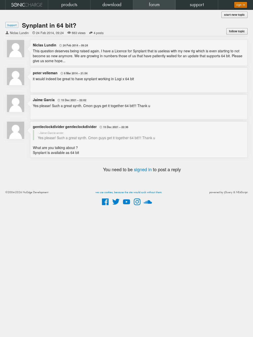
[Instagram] (137, 205)
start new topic (234, 15)
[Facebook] (105, 205)
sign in (240, 5)
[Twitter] (116, 205)
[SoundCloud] (148, 205)
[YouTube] (126, 205)
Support (12, 25)
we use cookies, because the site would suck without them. (128, 192)
